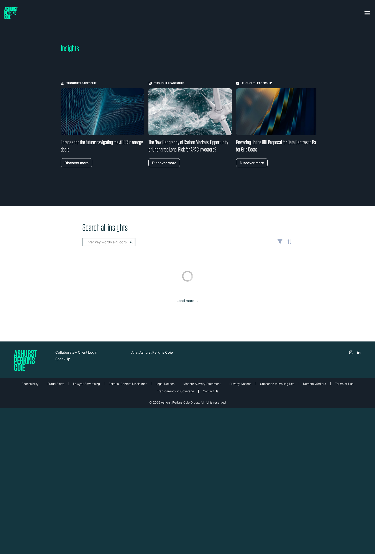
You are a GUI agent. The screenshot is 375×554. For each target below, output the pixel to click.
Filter (280, 243)
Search (132, 242)
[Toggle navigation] (367, 12)
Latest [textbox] (288, 244)
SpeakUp (62, 359)
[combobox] (108, 242)
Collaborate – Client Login (76, 352)
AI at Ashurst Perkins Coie (152, 352)
